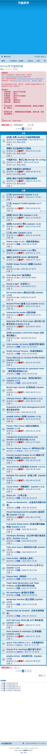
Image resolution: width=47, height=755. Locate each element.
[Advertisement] (23, 29)
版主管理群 (8, 69)
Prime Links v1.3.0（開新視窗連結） (24, 241)
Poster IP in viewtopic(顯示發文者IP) (24, 649)
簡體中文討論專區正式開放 (19, 148)
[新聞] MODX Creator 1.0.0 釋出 (21, 250)
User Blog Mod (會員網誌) (19, 275)
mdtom (20, 451)
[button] (30, 128)
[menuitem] (7, 56)
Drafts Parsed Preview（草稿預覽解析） (26, 351)
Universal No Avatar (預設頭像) (21, 312)
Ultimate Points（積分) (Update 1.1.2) (24, 398)
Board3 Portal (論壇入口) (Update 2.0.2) (25, 304)
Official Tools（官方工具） (22, 80)
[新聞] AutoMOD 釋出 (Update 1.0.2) (24, 224)
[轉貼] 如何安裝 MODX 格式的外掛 (22, 257)
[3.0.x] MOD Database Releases (12, 77)
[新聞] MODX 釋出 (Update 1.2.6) (22, 215)
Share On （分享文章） (18, 495)
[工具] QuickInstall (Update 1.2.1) (22, 194)
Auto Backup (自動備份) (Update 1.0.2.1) (26, 467)
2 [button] (25, 129)
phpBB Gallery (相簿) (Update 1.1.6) (24, 416)
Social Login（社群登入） (19, 284)
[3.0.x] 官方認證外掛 (12, 66)
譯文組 (15, 69)
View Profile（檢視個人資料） (21, 558)
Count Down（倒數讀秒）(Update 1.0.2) (25, 487)
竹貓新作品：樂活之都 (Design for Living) (26, 160)
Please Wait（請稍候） (17, 576)
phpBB (17, 748)
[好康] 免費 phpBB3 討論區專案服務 (23, 137)
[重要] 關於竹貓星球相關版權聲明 (22, 178)
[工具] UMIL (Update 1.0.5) (19, 233)
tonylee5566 (22, 140)
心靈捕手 (20, 151)
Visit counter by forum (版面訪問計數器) (26, 344)
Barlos (19, 645)
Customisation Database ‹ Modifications (30, 78)
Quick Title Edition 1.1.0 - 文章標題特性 (25, 642)
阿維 (18, 244)
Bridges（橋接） (37, 80)
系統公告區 (21, 142)
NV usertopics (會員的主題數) (21, 592)
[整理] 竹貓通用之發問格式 (19, 169)
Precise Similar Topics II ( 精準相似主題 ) (26, 448)
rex (18, 269)
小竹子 (19, 162)
